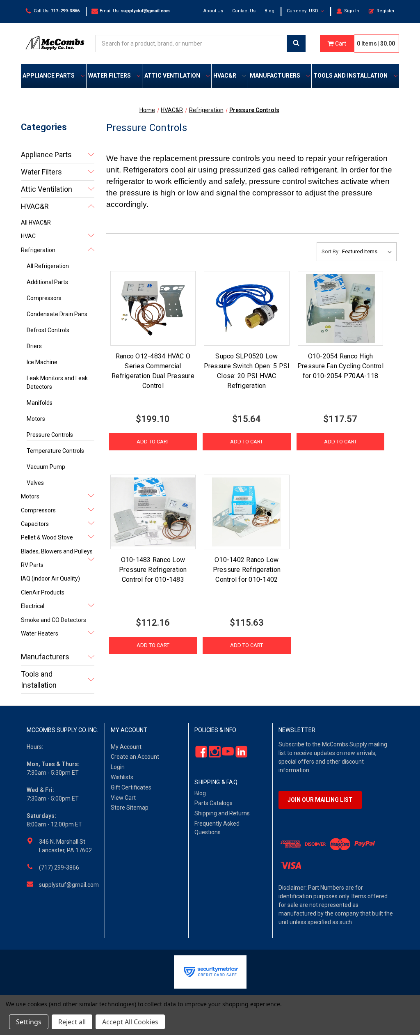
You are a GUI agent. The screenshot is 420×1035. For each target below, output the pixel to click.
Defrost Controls (48, 330)
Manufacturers (275, 75)
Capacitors (35, 524)
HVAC (28, 236)
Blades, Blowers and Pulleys (57, 551)
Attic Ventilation (172, 75)
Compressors (44, 298)
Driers (34, 346)
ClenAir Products (42, 592)
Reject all (72, 1021)
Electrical (32, 606)
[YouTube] (226, 751)
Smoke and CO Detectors (53, 620)
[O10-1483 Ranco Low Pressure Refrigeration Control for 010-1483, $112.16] (153, 512)
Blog (269, 11)
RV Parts (32, 565)
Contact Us (244, 11)
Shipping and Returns (222, 813)
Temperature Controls (55, 451)
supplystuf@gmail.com (69, 884)
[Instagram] (212, 751)
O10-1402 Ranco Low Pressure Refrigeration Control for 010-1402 (247, 569)
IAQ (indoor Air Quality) (50, 578)
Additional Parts (47, 282)
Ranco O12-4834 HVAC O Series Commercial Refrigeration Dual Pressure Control (153, 371)
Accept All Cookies (130, 1021)
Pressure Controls (50, 434)
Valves (35, 483)
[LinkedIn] (239, 751)
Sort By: (331, 251)
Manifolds (39, 402)
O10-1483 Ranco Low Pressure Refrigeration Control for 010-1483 (153, 569)
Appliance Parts (49, 75)
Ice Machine (42, 362)
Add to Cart (153, 441)
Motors (36, 418)
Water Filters (109, 75)
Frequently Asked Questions (217, 827)
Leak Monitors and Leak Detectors (57, 382)
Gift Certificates (131, 787)
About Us (213, 11)
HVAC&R (224, 75)
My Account (126, 747)
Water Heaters (39, 633)
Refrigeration (38, 250)
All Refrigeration (48, 266)
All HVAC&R (36, 222)
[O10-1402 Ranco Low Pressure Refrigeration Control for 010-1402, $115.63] (246, 512)
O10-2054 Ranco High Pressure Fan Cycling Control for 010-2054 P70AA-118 (340, 366)
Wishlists (122, 777)
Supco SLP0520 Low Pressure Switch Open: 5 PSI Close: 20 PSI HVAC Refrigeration (247, 371)
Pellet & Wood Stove (47, 537)
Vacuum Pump (46, 467)
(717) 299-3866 (59, 867)
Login (118, 767)
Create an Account (135, 756)
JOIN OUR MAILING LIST (320, 799)
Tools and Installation (350, 75)
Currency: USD (303, 11)
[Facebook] (199, 751)
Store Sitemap (129, 807)
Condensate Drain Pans (57, 314)
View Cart (123, 797)
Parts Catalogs (213, 803)
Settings (28, 1021)
